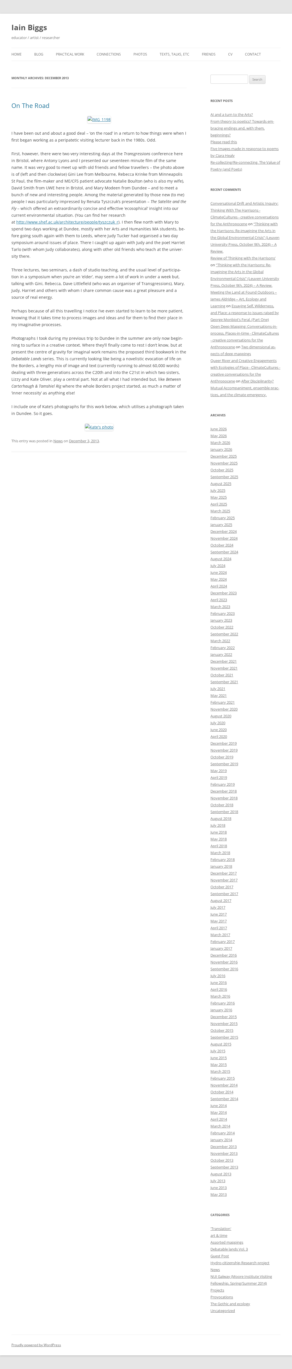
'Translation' (220, 1228)
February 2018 (222, 859)
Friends (209, 54)
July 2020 (217, 722)
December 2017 (223, 873)
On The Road (30, 105)
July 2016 (217, 975)
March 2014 (220, 1126)
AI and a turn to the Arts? (231, 114)
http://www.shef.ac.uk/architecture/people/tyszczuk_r (67, 222)
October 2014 (221, 1091)
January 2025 (221, 524)
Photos (140, 54)
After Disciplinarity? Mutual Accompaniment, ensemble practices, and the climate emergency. (244, 387)
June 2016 (218, 982)
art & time (218, 1235)
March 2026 (220, 442)
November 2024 (224, 538)
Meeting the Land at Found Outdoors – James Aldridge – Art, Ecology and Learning (243, 299)
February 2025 (222, 517)
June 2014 (218, 1105)
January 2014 (221, 1139)
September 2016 (224, 968)
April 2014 (218, 1119)
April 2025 (218, 504)
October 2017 (221, 886)
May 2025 (218, 497)
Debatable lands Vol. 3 (229, 1249)
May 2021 (218, 695)
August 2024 (220, 558)
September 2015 (224, 1037)
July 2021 (217, 688)
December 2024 (223, 531)
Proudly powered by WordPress (36, 1345)
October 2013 (221, 1160)
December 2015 (223, 1016)
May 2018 (218, 839)
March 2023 (220, 606)
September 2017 (224, 893)
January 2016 (221, 1009)
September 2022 (224, 634)
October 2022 (221, 627)
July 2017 (217, 907)
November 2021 (224, 668)
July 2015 (217, 1050)
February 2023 (222, 613)
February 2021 (222, 702)
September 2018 (224, 811)
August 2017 (220, 900)
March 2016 (220, 996)
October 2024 (221, 545)
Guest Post (219, 1256)
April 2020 (218, 736)
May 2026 (218, 435)
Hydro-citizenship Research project (239, 1262)
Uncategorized (222, 1310)
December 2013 (223, 1146)
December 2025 (223, 456)
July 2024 (217, 565)
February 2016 (222, 1003)
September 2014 (224, 1098)
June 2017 (218, 914)
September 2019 (224, 763)
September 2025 (224, 476)
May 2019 (218, 770)
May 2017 (218, 921)
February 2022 (222, 647)
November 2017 (224, 880)
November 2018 (224, 798)
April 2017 (218, 927)
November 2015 (224, 1023)
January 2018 (221, 866)
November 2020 (224, 709)
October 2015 (221, 1030)
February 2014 (222, 1132)
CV (230, 54)
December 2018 (223, 791)
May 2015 (218, 1064)
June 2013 (218, 1187)
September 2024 (224, 551)
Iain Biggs (29, 27)
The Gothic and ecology (230, 1303)
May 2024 (218, 579)
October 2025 (221, 469)
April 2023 (218, 599)
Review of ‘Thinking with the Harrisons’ (242, 258)
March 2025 (220, 510)
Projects (217, 1290)
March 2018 (220, 852)
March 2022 (220, 640)
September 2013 (224, 1167)
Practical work (70, 54)
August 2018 (220, 818)
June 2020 (218, 729)
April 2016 (218, 989)
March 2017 (220, 934)
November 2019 (224, 750)
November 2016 (224, 962)
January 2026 (221, 449)
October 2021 (221, 675)
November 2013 (224, 1153)
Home (16, 54)
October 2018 (221, 804)
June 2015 (218, 1057)
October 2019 (221, 757)
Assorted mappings (226, 1242)
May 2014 (218, 1112)
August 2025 (220, 483)
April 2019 (218, 777)
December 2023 (223, 593)
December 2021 (223, 661)
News (58, 440)
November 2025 (224, 463)
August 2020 (220, 716)
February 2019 (222, 784)
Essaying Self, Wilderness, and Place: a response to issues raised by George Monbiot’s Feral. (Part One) (244, 312)
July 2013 (217, 1180)
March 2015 (220, 1071)
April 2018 (218, 845)
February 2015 (222, 1078)
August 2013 (220, 1173)
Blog (38, 54)
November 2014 (224, 1085)
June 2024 (218, 572)
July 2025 (217, 490)
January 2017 (221, 948)
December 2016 (223, 955)
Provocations (221, 1297)
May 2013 (218, 1194)
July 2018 (217, 825)
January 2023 (221, 620)
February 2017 (222, 941)
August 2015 (220, 1044)
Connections (109, 54)
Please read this (223, 141)
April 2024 (218, 586)
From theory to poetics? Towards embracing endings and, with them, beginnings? (242, 128)
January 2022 (221, 654)
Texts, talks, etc (174, 54)
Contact (253, 54)
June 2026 (218, 428)
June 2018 (218, 832)
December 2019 (223, 743)
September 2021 (224, 681)
